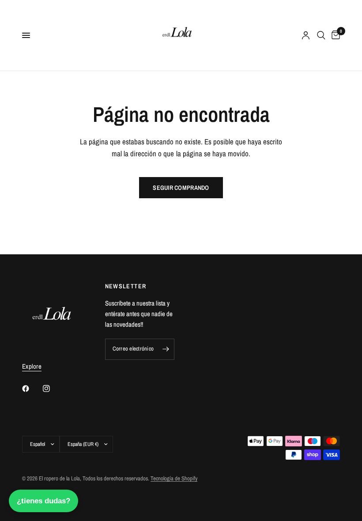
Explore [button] (31, 366)
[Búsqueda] (321, 35)
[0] (334, 35)
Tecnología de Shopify (174, 478)
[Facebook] (31, 388)
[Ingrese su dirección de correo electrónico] (165, 349)
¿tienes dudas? (43, 501)
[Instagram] (52, 388)
